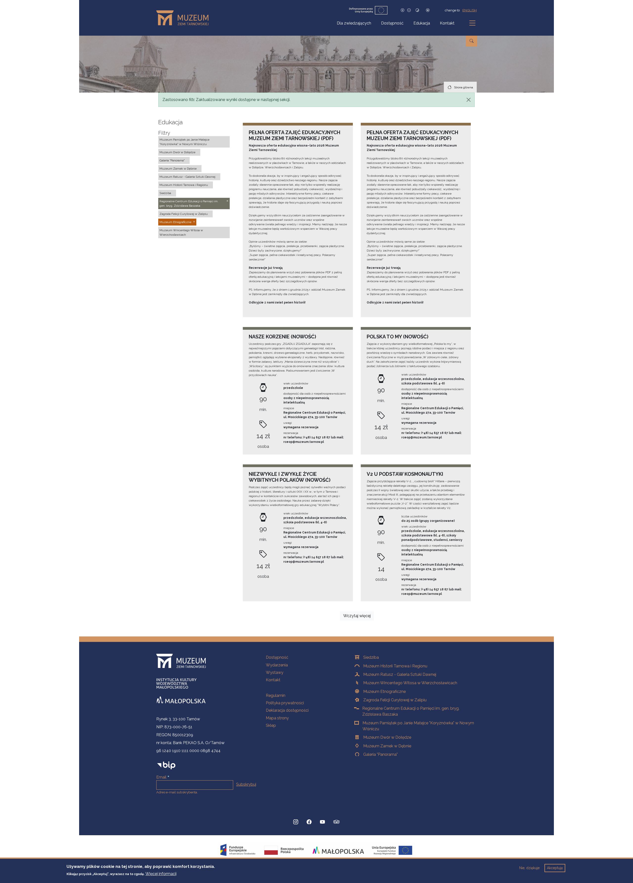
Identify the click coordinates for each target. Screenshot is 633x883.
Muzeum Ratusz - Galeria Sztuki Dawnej (399, 674)
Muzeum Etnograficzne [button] (175, 222)
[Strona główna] (184, 17)
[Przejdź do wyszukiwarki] (471, 41)
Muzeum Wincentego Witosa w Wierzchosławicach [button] (181, 232)
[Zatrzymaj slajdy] (428, 10)
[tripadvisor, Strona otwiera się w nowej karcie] (336, 822)
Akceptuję (555, 868)
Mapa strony (277, 718)
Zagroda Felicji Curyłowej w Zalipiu (395, 700)
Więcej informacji (161, 873)
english (469, 10)
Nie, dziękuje (529, 868)
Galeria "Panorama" (380, 754)
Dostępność (392, 23)
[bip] (166, 765)
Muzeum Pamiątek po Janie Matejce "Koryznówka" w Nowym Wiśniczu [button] (184, 142)
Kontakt (447, 23)
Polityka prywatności (285, 703)
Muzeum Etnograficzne (384, 691)
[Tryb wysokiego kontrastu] (417, 10)
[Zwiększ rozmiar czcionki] (402, 10)
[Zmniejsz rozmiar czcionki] (409, 10)
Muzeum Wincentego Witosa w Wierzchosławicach (410, 683)
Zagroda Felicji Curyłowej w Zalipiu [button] (183, 214)
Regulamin (275, 695)
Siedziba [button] (165, 193)
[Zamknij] (469, 100)
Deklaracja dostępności (287, 710)
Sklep (271, 725)
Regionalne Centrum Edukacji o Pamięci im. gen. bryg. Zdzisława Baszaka (410, 711)
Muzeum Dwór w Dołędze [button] (177, 152)
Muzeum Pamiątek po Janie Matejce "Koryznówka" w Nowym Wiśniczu (418, 726)
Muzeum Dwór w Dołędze (387, 737)
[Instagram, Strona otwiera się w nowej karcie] (296, 821)
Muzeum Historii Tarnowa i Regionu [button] (183, 185)
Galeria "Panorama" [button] (172, 160)
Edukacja (421, 23)
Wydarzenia (277, 665)
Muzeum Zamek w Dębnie (387, 746)
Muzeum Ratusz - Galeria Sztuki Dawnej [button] (187, 176)
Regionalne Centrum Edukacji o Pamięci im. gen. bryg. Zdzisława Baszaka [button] (188, 203)
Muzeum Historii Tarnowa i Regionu (395, 666)
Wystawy (274, 672)
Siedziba (371, 657)
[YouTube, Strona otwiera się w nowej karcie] (322, 821)
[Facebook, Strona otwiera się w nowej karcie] (309, 821)
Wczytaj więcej (357, 615)
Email (161, 777)
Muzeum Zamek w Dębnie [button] (178, 168)
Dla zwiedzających (354, 23)
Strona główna (463, 87)
